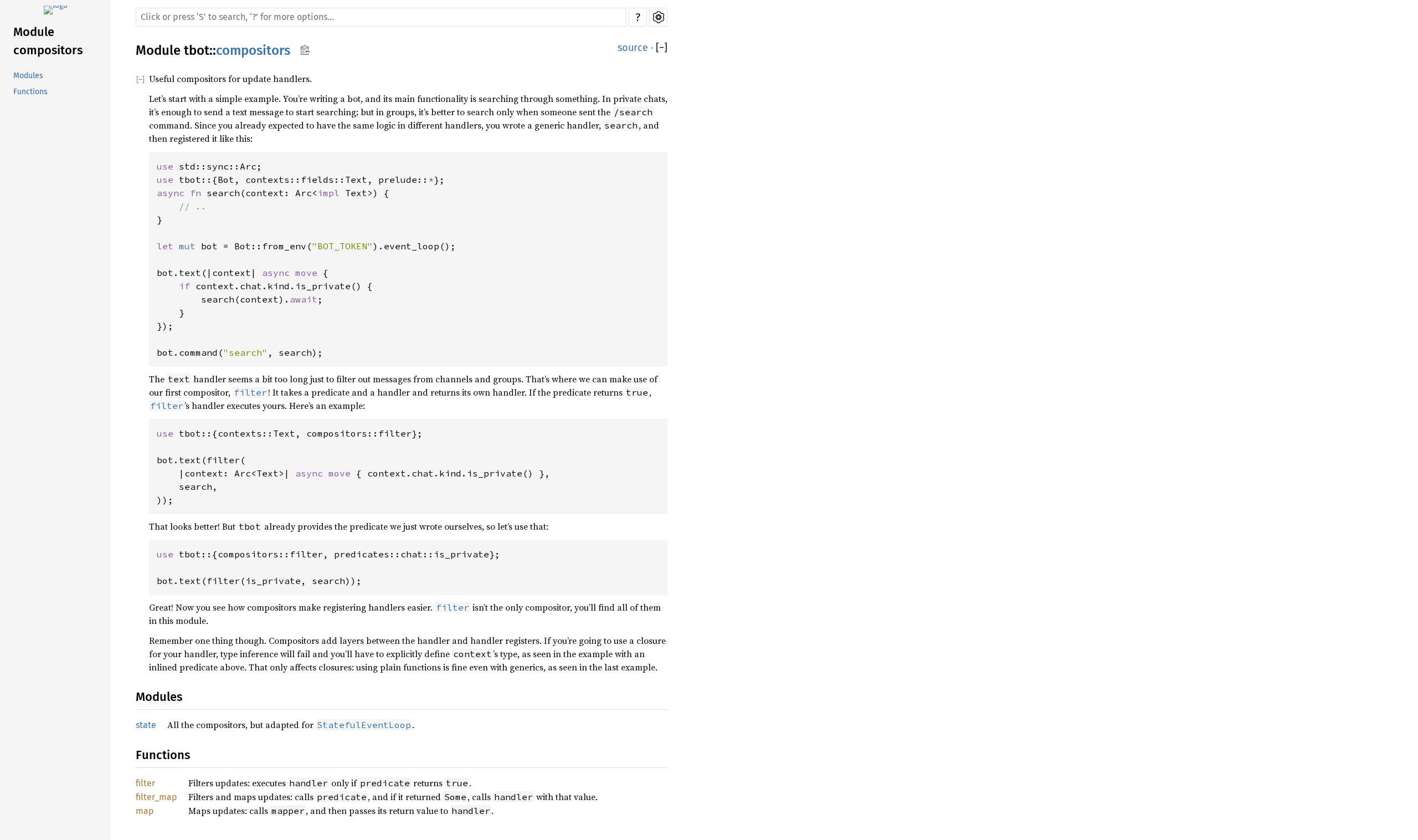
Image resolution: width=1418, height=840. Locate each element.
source (633, 48)
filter (145, 783)
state (146, 725)
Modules (28, 75)
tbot (196, 50)
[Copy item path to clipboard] (305, 51)
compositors (253, 50)
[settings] (658, 17)
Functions (30, 91)
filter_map (156, 797)
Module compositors (48, 41)
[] (661, 48)
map (145, 811)
